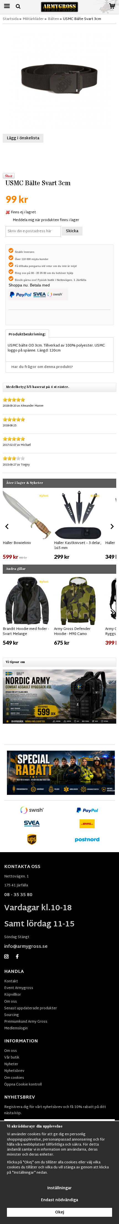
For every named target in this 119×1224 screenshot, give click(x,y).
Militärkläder (33, 19)
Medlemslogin (16, 1028)
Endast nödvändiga (59, 1200)
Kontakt (11, 981)
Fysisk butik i (47, 279)
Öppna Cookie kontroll (23, 1084)
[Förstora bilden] (59, 78)
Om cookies (14, 1078)
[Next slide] (111, 526)
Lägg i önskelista (23, 138)
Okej (59, 1212)
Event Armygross (18, 988)
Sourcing (11, 1015)
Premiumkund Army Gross (25, 1021)
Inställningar (59, 1188)
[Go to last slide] (7, 526)
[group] (27, 526)
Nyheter (11, 1064)
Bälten (53, 19)
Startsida (11, 19)
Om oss (10, 1001)
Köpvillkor (12, 994)
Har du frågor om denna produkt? (42, 367)
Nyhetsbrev (14, 1071)
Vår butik (11, 1057)
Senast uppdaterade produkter (30, 1008)
